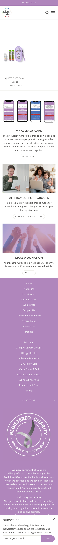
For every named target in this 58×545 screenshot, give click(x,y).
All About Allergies (29, 379)
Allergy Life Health (29, 358)
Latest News (28, 294)
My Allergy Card (29, 363)
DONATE (29, 273)
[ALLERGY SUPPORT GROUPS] (29, 178)
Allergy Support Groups (28, 347)
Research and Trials (29, 385)
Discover (29, 342)
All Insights (29, 304)
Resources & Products (29, 374)
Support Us (29, 310)
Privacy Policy (29, 320)
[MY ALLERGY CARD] (29, 111)
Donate (29, 331)
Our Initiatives (29, 299)
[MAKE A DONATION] (29, 238)
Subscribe (29, 400)
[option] (29, 2)
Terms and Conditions (29, 315)
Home (29, 283)
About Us (29, 288)
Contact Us (29, 326)
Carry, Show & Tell (29, 369)
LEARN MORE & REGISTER (29, 216)
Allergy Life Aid (29, 353)
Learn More (29, 156)
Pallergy (29, 390)
